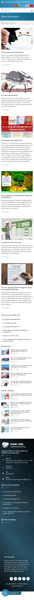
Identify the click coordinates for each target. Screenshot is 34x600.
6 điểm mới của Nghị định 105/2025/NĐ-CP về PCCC (19, 350)
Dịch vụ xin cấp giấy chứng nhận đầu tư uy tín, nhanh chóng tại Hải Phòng (21, 403)
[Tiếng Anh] (21, 5)
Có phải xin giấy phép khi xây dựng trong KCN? (20, 428)
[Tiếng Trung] (31, 5)
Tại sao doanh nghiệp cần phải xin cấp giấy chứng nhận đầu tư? (21, 382)
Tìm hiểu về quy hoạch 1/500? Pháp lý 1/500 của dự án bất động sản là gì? (20, 412)
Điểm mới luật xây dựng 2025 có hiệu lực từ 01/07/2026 (21, 358)
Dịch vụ (13, 23)
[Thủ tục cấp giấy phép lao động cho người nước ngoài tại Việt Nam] (17, 274)
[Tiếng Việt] (16, 5)
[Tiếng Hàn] (27, 5)
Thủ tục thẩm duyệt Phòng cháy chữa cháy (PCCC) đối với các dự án (21, 395)
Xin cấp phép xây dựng (9, 95)
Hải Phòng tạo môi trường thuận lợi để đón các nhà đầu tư (21, 366)
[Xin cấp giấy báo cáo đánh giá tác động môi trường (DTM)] (17, 182)
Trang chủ (6, 23)
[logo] (15, 9)
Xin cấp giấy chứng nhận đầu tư (12, 52)
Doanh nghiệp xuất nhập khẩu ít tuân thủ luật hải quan (21, 374)
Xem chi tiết (5, 65)
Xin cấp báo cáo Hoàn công (11, 242)
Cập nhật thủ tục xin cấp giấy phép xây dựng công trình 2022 (21, 420)
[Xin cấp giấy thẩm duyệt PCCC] (17, 127)
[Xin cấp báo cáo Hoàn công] (17, 229)
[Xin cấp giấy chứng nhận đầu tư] (17, 39)
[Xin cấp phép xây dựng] (17, 82)
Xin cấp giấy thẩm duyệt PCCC (12, 140)
